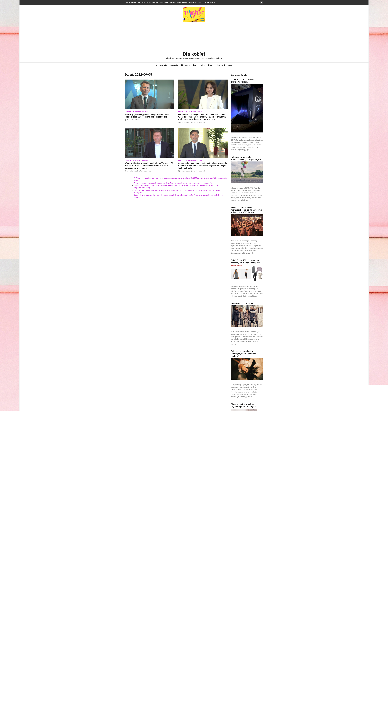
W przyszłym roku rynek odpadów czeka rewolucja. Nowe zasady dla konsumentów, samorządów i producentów (173, 183)
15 (246, 631)
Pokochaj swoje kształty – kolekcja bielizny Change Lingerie (246, 158)
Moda (230, 65)
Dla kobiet (194, 54)
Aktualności (174, 65)
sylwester (247, 688)
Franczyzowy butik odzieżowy (244, 574)
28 (241, 637)
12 (232, 631)
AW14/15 (251, 667)
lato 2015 (249, 676)
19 (232, 634)
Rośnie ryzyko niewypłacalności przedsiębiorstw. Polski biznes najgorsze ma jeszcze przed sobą (147, 115)
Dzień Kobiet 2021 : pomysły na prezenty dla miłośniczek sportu (245, 261)
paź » (237, 646)
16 (250, 631)
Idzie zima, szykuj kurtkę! (242, 303)
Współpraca (129, 687)
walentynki (253, 688)
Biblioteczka (185, 65)
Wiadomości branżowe (141, 112)
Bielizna (202, 65)
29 (246, 637)
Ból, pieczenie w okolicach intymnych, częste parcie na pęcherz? (243, 353)
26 (232, 637)
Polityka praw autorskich (133, 676)
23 (250, 634)
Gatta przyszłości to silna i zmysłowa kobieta (243, 80)
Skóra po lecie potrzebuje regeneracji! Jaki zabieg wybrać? (246, 405)
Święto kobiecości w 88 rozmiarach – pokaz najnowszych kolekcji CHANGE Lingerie (246, 210)
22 (246, 634)
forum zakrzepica (190, 667)
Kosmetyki (221, 65)
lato (243, 676)
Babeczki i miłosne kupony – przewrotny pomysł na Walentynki (246, 525)
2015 (243, 668)
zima (246, 695)
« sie (232, 646)
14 (241, 631)
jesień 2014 (247, 672)
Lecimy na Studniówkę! (241, 454)
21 (241, 634)
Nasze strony (129, 673)
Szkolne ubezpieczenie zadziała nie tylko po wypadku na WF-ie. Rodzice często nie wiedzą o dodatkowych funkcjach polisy (202, 165)
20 (236, 634)
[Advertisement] (194, 36)
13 (236, 631)
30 (250, 637)
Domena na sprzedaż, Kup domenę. (136, 670)
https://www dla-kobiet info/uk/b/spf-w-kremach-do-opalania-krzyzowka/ (195, 678)
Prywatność (129, 680)
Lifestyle (211, 65)
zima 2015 (251, 700)
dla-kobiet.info (161, 65)
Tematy (127, 683)
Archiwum (128, 666)
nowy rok (247, 680)
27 (236, 637)
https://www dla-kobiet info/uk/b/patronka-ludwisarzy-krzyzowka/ (194, 673)
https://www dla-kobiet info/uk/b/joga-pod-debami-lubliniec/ (195, 669)
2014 (240, 668)
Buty (194, 65)
